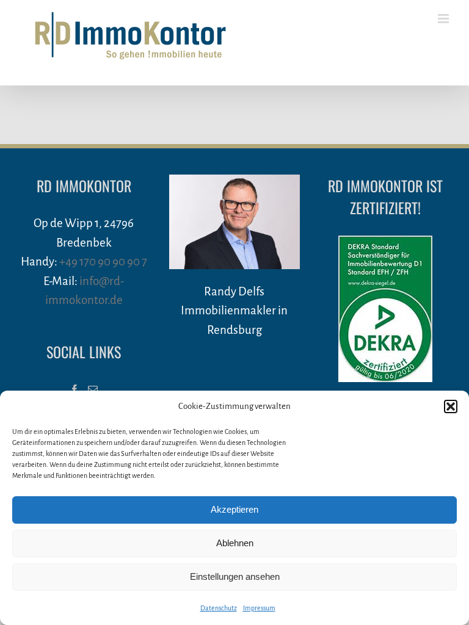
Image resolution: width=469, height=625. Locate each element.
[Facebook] (74, 389)
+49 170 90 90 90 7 (103, 261)
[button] (451, 406)
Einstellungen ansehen (235, 576)
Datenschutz (218, 608)
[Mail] (93, 389)
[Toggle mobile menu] (444, 18)
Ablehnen (234, 543)
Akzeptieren (234, 509)
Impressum (259, 608)
